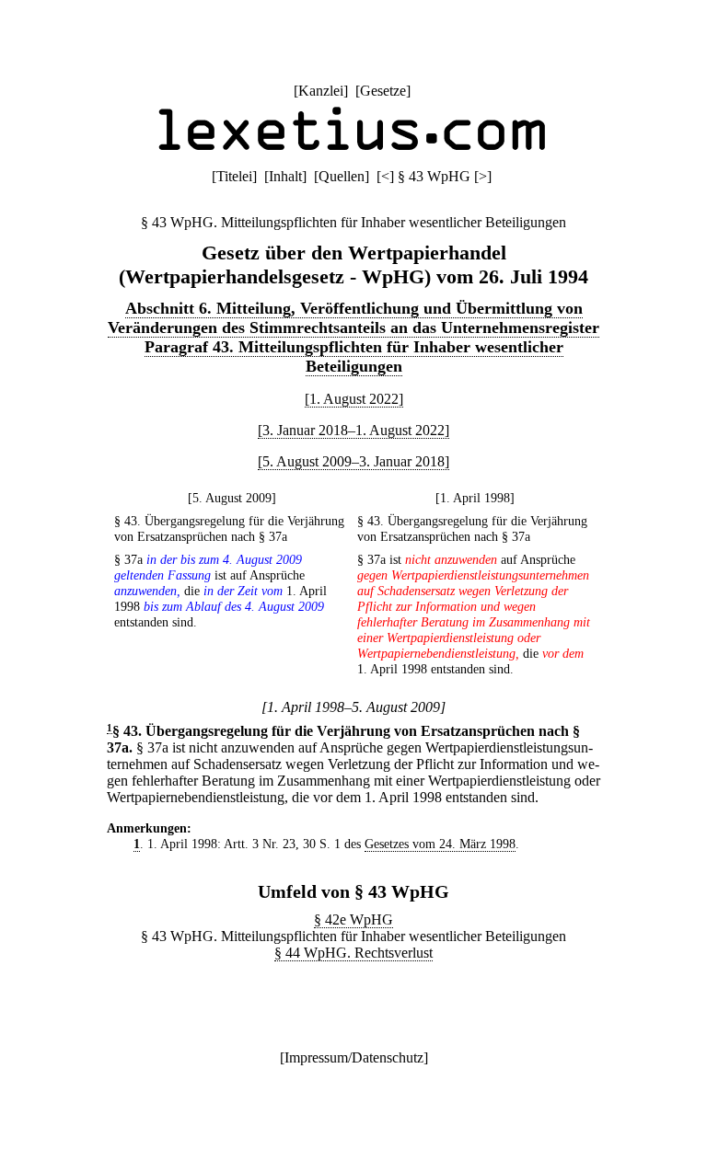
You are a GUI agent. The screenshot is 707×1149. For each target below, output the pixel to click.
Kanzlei (320, 90)
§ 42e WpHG (353, 919)
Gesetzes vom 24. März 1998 (440, 843)
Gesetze (383, 90)
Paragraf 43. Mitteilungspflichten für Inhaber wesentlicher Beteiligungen (354, 356)
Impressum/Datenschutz (353, 1057)
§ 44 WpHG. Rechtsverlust (353, 952)
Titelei (234, 176)
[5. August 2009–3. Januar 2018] (353, 461)
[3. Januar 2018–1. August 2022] (353, 430)
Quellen (342, 176)
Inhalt (285, 176)
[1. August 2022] (354, 399)
